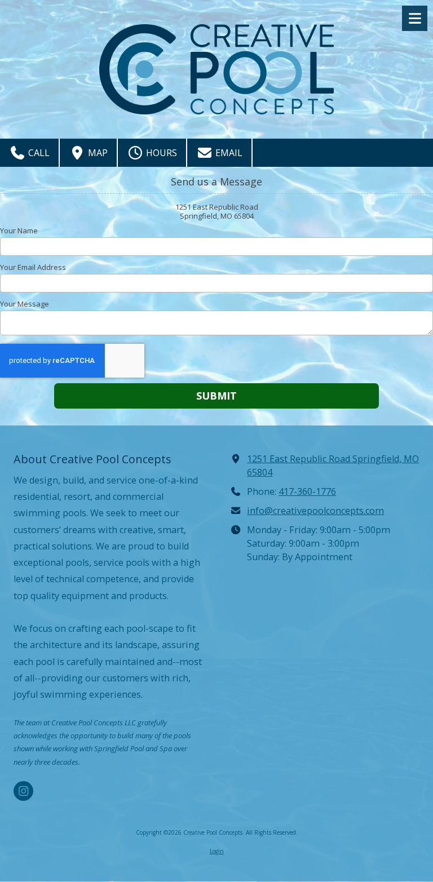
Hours (160, 153)
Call (38, 153)
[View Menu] (414, 18)
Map (97, 153)
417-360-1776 (307, 491)
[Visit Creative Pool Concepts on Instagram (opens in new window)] (23, 791)
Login (217, 851)
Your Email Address (33, 267)
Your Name (19, 230)
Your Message (24, 303)
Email (227, 153)
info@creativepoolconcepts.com (315, 510)
